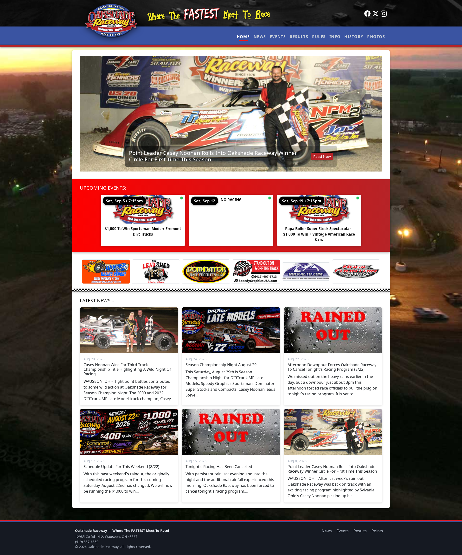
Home (243, 36)
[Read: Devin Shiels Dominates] (238, 114)
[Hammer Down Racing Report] (106, 271)
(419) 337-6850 (86, 541)
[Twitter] (375, 13)
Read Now (329, 158)
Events (278, 36)
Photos (376, 36)
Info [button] (334, 36)
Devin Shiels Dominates (166, 158)
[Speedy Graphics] (256, 271)
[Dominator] (206, 271)
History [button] (353, 36)
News (260, 36)
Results (299, 36)
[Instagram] (384, 13)
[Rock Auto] (306, 271)
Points (377, 531)
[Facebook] (367, 13)
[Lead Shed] (156, 271)
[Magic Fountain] (356, 271)
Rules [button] (319, 36)
